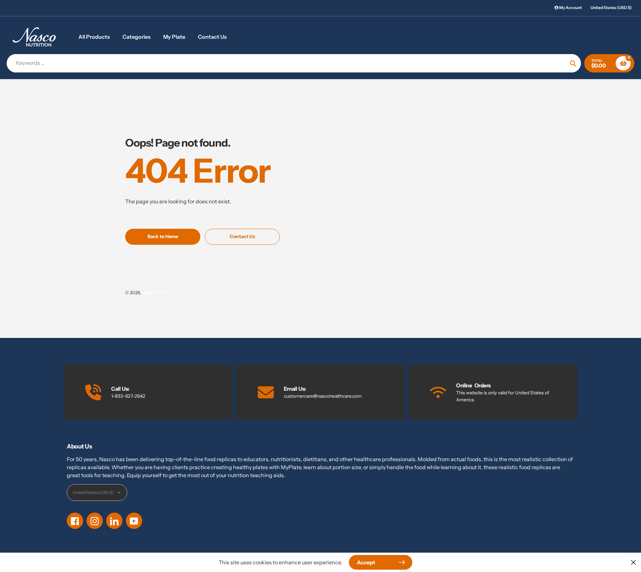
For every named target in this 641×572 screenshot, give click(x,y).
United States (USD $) (611, 7)
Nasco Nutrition (158, 292)
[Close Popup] (633, 562)
